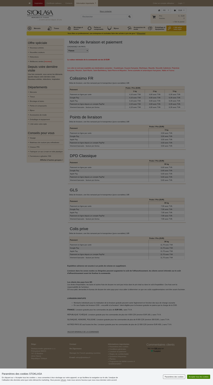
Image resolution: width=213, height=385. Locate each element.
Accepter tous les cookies (199, 377)
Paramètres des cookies (174, 377)
